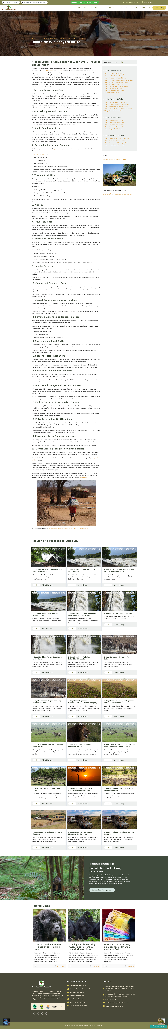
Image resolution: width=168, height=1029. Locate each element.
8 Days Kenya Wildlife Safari (78, 529)
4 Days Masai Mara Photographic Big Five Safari (47, 833)
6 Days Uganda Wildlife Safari (114, 90)
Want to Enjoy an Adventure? (80, 989)
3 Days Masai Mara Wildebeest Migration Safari (80, 745)
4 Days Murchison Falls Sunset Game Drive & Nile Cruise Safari (119, 570)
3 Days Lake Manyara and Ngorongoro (117, 138)
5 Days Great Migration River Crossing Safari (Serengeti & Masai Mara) (119, 745)
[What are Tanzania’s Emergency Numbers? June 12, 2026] (163, 1022)
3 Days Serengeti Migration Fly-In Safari (118, 658)
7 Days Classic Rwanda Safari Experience (118, 109)
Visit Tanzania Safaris (77, 1002)
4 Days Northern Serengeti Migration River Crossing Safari (119, 702)
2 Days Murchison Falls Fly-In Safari (118, 613)
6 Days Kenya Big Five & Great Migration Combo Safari (80, 833)
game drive (58, 149)
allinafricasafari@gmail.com (114, 1006)
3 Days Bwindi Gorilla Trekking (114, 74)
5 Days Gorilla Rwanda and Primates (116, 82)
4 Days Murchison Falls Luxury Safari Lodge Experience (47, 570)
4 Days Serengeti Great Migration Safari (46, 789)
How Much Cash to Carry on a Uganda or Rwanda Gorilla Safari (117, 947)
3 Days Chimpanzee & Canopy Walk (116, 102)
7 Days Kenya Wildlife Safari (113, 125)
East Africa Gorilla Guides (59, 38)
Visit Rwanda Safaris (77, 995)
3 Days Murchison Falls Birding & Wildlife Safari (81, 570)
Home (34, 38)
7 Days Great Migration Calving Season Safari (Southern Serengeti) (82, 702)
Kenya (124, 159)
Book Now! (83, 477)
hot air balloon (39, 154)
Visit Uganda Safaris (77, 992)
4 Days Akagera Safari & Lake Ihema (116, 104)
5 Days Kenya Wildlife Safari (58, 529)
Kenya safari (61, 62)
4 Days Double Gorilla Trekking (114, 76)
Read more (60, 966)
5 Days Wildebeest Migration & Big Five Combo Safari (46, 702)
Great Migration (48, 71)
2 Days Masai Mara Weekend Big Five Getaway (119, 833)
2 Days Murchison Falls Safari (113, 84)
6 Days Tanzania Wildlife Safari (114, 145)
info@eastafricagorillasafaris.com (120, 194)
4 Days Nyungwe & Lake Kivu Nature (116, 106)
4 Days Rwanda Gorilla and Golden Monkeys (119, 80)
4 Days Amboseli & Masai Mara (114, 122)
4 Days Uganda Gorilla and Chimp (115, 78)
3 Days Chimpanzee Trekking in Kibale (116, 86)
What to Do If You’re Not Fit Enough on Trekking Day (47, 947)
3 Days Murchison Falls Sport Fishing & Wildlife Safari (48, 614)
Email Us (106, 194)
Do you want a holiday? (78, 985)
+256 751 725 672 (111, 999)
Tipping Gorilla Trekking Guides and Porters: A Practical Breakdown (82, 947)
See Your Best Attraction (78, 1005)
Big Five (59, 71)
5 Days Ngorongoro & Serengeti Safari (117, 143)
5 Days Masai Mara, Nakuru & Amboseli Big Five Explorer (80, 789)
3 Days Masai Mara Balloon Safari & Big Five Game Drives (118, 789)
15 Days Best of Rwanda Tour (113, 111)
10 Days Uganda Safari (111, 93)
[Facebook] (33, 1013)
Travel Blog (43, 38)
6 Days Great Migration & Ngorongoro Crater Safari (47, 745)
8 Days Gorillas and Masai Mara (114, 127)
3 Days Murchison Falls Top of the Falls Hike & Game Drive (81, 658)
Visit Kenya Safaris (76, 999)
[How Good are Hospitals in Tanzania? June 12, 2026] (5, 1022)
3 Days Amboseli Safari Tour (113, 120)
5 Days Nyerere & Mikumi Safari (114, 141)
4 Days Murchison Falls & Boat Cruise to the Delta (47, 658)
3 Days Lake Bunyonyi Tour (113, 88)
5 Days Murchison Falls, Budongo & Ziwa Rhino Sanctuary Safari (82, 614)
